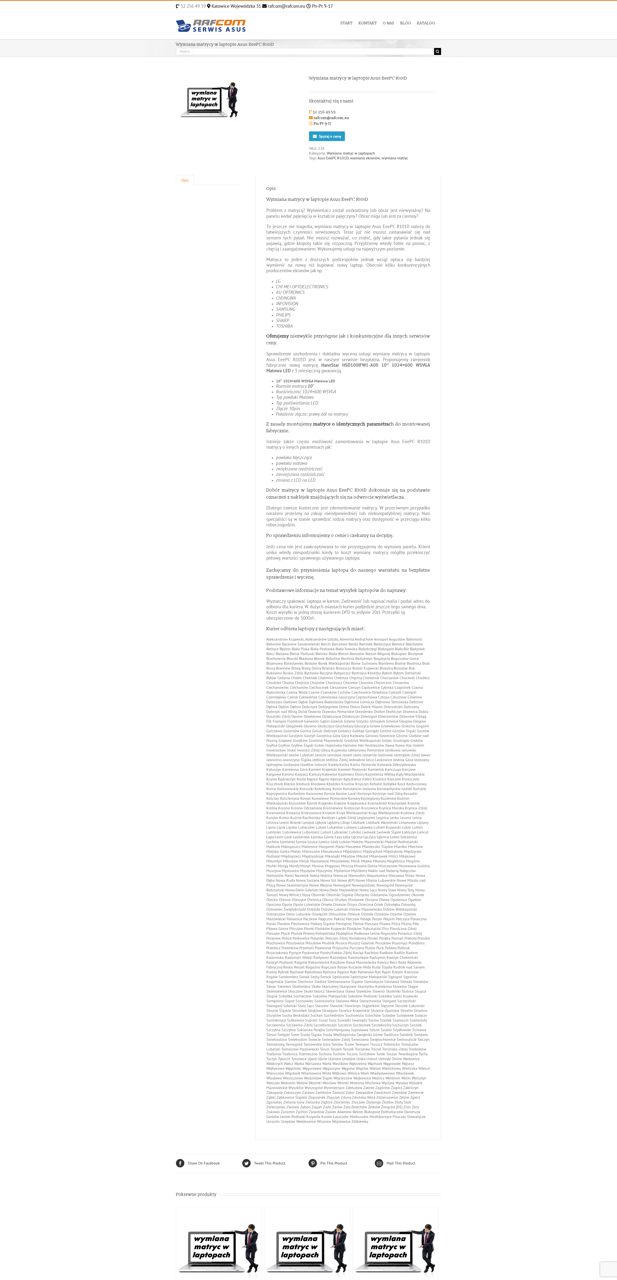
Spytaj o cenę (330, 136)
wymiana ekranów (365, 158)
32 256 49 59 (192, 6)
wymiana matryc (395, 158)
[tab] (185, 180)
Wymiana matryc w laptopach (351, 153)
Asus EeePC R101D (333, 158)
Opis (185, 180)
